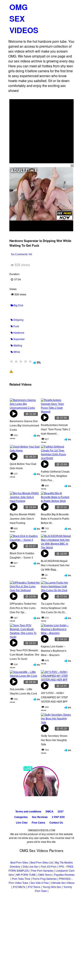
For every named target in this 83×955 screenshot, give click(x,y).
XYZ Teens (34, 887)
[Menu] (69, 5)
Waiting (17, 345)
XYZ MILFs (19, 887)
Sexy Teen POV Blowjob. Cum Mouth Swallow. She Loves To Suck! (24, 654)
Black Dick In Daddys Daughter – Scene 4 (22, 555)
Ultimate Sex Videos (62, 882)
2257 (61, 811)
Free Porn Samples (42, 870)
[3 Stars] (21, 361)
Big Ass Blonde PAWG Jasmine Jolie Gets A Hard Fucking (22, 519)
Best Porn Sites (19, 862)
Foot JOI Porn (49, 866)
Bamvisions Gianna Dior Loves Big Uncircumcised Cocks (24, 425)
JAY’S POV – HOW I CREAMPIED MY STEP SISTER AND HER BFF (54, 697)
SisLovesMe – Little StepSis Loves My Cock (23, 691)
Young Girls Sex (52, 887)
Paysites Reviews (64, 874)
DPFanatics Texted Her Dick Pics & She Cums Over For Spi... (23, 608)
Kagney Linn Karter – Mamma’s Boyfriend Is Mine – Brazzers (53, 651)
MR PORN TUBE (26, 874)
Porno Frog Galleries (45, 878)
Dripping (18, 319)
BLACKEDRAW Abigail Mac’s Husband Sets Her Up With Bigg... (55, 565)
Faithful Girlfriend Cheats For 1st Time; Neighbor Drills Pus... (55, 476)
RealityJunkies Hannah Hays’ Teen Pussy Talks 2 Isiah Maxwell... (55, 429)
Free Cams (38, 822)
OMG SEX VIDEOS (23, 18)
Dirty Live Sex (31, 866)
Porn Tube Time (21, 878)
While (16, 352)
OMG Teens (45, 874)
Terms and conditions (28, 811)
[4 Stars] (25, 361)
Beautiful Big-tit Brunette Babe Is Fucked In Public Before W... (55, 519)
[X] (72, 165)
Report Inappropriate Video (29, 371)
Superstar (19, 339)
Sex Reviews (40, 817)
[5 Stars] (30, 361)
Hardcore (18, 332)
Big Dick (18, 305)
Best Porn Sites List (41, 862)
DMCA (49, 811)
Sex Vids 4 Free (39, 882)
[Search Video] (62, 5)
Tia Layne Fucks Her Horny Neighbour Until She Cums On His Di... (54, 608)
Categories (21, 817)
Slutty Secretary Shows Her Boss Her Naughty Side (54, 740)
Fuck (16, 326)
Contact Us (56, 822)
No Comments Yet (21, 254)
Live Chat (21, 822)
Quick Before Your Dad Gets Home (23, 466)
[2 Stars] (16, 361)
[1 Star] (11, 361)
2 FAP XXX (58, 817)
